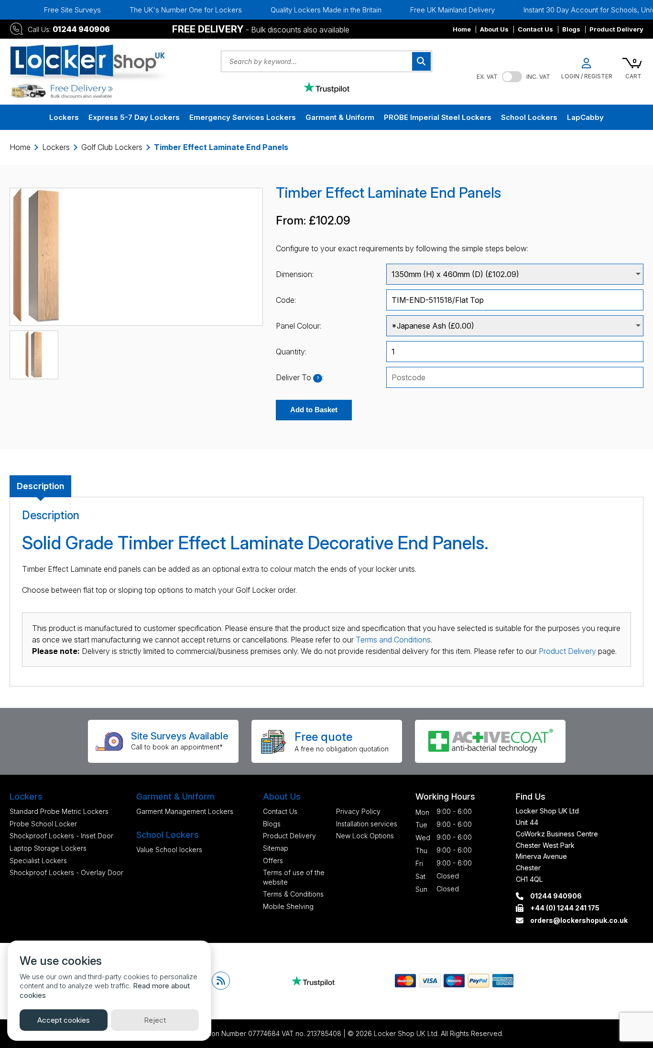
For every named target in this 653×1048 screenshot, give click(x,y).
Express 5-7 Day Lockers (134, 117)
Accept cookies (63, 1020)
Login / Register (586, 76)
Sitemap (275, 848)
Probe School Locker (43, 824)
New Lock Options (365, 836)
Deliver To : (300, 377)
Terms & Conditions (293, 894)
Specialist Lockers (38, 860)
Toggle (512, 76)
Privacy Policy (358, 811)
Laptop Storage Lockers (48, 848)
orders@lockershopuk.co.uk (579, 920)
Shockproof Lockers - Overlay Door (66, 872)
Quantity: (291, 351)
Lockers (64, 117)
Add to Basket (313, 410)
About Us (494, 29)
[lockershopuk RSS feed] (221, 981)
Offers (273, 860)
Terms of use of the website (294, 877)
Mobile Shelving (288, 906)
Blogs (571, 29)
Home (462, 29)
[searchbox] (514, 377)
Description (40, 486)
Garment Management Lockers (184, 811)
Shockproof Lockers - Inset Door (61, 836)
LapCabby (585, 117)
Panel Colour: (298, 326)
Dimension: (295, 274)
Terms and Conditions (393, 639)
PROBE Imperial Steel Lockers (437, 117)
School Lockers (529, 117)
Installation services (366, 824)
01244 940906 (81, 29)
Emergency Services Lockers (242, 117)
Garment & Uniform (339, 117)
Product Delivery (616, 29)
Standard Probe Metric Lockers (59, 811)
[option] (315, 10)
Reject (155, 1020)
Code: (286, 300)
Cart (633, 76)
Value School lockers (169, 849)
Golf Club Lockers (111, 147)
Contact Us (535, 29)
